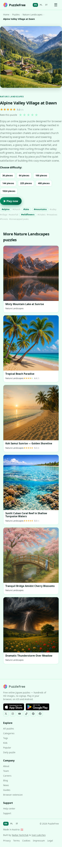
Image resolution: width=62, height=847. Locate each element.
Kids (5, 742)
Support (7, 813)
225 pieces (26, 183)
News (6, 785)
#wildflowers (27, 214)
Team (6, 770)
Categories (8, 733)
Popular (7, 747)
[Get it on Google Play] (37, 706)
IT (46, 4)
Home (6, 14)
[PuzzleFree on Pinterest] (33, 713)
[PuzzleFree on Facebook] (40, 713)
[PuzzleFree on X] (6, 713)
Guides (6, 789)
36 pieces (7, 175)
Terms (16, 840)
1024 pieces (8, 191)
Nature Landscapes (32, 14)
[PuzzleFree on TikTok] (26, 713)
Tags (5, 738)
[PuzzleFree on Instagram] (12, 713)
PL (41, 4)
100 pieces (41, 175)
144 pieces (8, 183)
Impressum (39, 840)
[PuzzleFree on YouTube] (19, 713)
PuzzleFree (17, 5)
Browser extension (13, 794)
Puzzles (16, 14)
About (6, 766)
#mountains (40, 209)
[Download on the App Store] (13, 706)
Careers (7, 775)
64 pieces (24, 175)
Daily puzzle (9, 752)
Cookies (26, 840)
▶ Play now (10, 201)
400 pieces (44, 183)
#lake (26, 209)
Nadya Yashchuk (20, 835)
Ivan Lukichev (39, 835)
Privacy (7, 840)
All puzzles (8, 728)
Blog (5, 780)
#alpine (6, 209)
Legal (50, 840)
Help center (9, 808)
